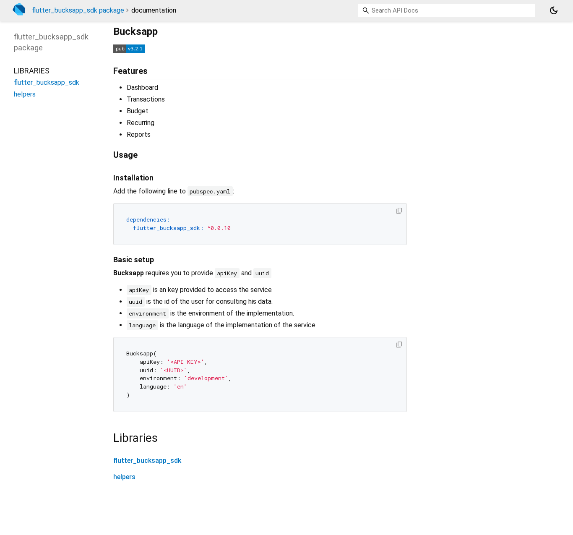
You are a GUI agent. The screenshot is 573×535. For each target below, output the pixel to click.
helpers (124, 477)
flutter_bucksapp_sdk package (78, 10)
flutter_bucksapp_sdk (147, 461)
